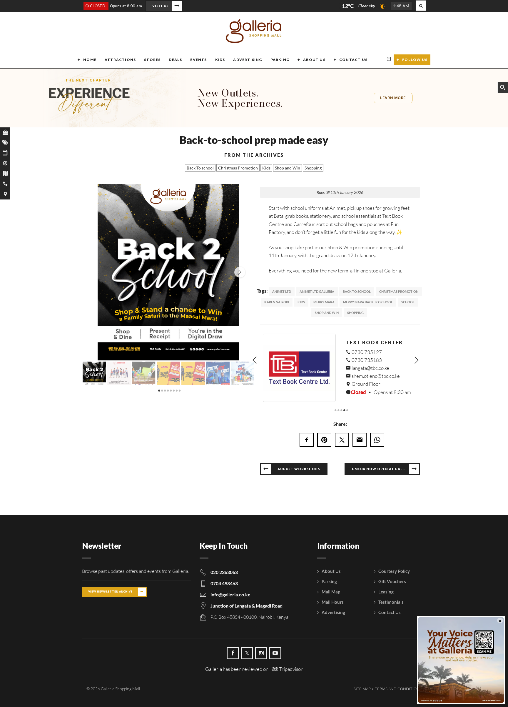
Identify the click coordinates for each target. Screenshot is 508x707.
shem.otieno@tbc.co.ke (375, 376)
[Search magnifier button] (502, 87)
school (408, 302)
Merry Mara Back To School (368, 302)
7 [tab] (177, 390)
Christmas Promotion (238, 167)
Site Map (362, 686)
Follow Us (414, 59)
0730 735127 (366, 352)
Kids (220, 59)
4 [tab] (168, 390)
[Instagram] (261, 651)
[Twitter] (247, 651)
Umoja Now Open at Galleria (383, 466)
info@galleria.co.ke (230, 592)
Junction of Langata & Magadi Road (246, 603)
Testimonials (391, 600)
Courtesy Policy (394, 569)
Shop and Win (287, 167)
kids (301, 302)
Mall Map (331, 589)
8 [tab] (179, 390)
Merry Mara (324, 302)
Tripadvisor (290, 667)
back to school (357, 291)
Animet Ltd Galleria (317, 291)
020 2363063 (224, 570)
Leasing (386, 589)
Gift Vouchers (392, 579)
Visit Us (160, 6)
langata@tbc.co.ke (370, 368)
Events (198, 59)
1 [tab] (159, 390)
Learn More (393, 98)
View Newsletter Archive (110, 589)
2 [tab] (162, 390)
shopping (355, 313)
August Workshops (299, 466)
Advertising (247, 59)
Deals (175, 59)
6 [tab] (174, 390)
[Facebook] (233, 651)
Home (89, 59)
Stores (152, 59)
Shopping (313, 167)
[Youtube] (275, 651)
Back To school (200, 167)
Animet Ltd (281, 291)
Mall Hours (333, 600)
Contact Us (353, 59)
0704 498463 (224, 581)
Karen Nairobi (276, 302)
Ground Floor (365, 384)
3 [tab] (165, 390)
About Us (314, 59)
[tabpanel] (94, 372)
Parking (279, 59)
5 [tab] (171, 390)
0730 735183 (366, 360)
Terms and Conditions (398, 686)
